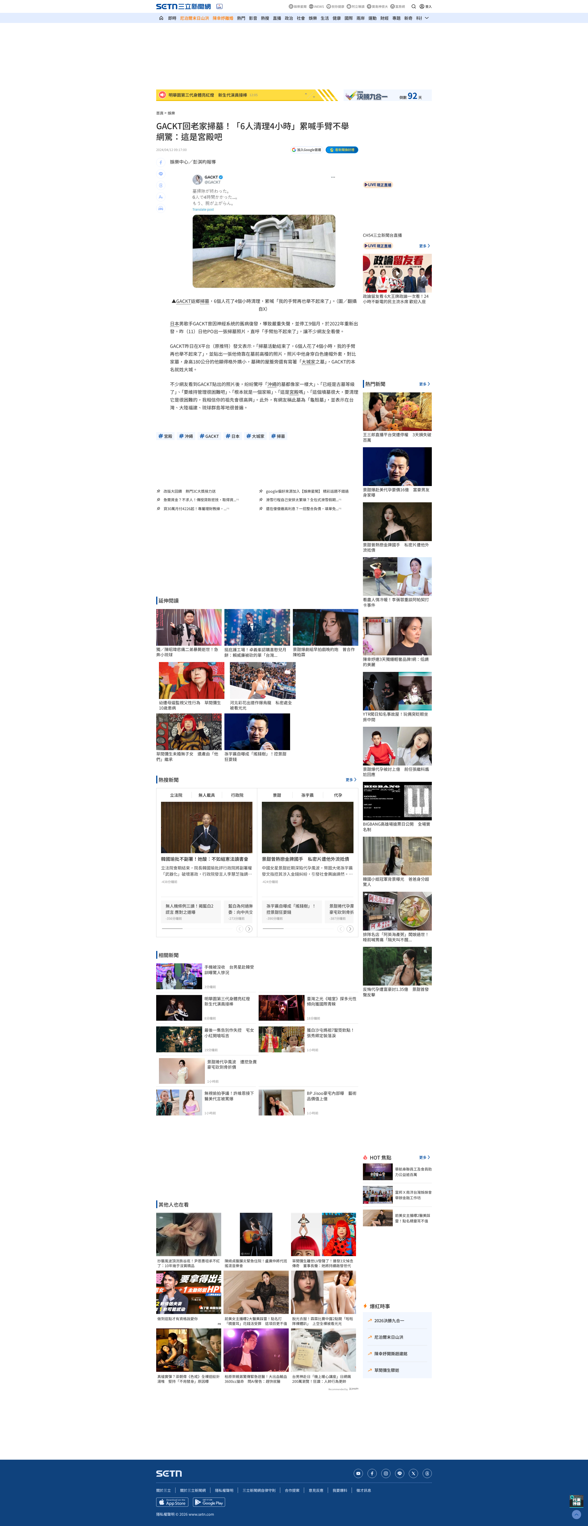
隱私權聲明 (224, 1490)
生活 (325, 18)
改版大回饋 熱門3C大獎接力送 (190, 491)
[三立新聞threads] (427, 1473)
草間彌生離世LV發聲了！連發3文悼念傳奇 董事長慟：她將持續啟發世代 (322, 1263)
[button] (414, 6)
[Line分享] (160, 174)
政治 (289, 18)
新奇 (408, 18)
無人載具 (206, 795)
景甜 (277, 795)
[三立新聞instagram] (386, 1473)
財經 (384, 18)
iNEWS (319, 6)
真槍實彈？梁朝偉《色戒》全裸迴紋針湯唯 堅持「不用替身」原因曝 (188, 1379)
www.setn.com (201, 1514)
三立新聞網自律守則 (259, 1490)
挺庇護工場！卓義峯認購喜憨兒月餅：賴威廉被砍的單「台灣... (255, 652)
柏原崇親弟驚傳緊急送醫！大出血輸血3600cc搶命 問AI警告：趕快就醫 (256, 1379)
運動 (372, 18)
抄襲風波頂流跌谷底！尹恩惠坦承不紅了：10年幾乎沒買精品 (188, 1263)
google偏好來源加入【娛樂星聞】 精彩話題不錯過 (307, 491)
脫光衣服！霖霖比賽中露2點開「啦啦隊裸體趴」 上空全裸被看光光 (322, 1321)
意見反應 (316, 1490)
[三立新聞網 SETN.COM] (161, 18)
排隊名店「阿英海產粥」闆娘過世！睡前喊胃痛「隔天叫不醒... (396, 937)
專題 (396, 18)
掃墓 (204, 301)
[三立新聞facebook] (372, 1473)
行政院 (237, 795)
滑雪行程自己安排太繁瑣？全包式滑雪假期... (302, 499)
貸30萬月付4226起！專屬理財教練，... (195, 508)
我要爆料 (340, 1490)
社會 (301, 18)
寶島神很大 (380, 6)
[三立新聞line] (399, 1473)
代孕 (338, 795)
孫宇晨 (307, 795)
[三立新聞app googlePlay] (209, 1502)
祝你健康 (337, 6)
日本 (174, 323)
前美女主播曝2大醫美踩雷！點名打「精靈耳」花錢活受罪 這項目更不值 (256, 1321)
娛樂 (313, 18)
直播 (277, 18)
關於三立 (163, 1490)
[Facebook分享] (160, 162)
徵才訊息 (363, 1490)
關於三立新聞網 (193, 1490)
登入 (428, 6)
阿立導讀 (358, 6)
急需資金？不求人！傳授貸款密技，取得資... (200, 499)
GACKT (183, 301)
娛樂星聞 (300, 6)
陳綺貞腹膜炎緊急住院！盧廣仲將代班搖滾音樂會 (256, 1263)
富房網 (400, 6)
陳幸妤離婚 (223, 18)
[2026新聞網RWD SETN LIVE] (219, 6)
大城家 (308, 361)
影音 (253, 18)
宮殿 (294, 391)
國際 (349, 18)
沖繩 (272, 384)
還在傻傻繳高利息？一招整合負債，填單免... (302, 508)
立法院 (176, 795)
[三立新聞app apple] (172, 1502)
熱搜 (265, 18)
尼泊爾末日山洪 (194, 18)
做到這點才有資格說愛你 (177, 1318)
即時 (172, 18)
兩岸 (360, 18)
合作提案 (292, 1490)
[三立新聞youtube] (358, 1473)
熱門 (241, 18)
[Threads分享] (160, 185)
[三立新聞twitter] (413, 1473)
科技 (420, 18)
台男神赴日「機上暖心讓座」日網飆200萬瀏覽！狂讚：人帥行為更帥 (321, 1379)
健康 (337, 18)
